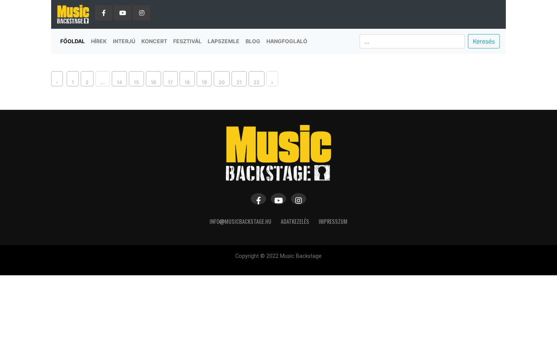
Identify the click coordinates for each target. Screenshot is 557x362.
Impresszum (333, 221)
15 (136, 82)
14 (119, 82)
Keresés (484, 41)
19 (204, 82)
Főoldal (72, 41)
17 (170, 82)
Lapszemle (223, 41)
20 (222, 82)
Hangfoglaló (286, 41)
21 (239, 82)
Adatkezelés (295, 221)
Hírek (99, 41)
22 (256, 82)
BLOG (253, 41)
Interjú (124, 41)
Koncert (154, 41)
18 (187, 82)
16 (153, 82)
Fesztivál (187, 41)
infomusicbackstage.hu (240, 221)
